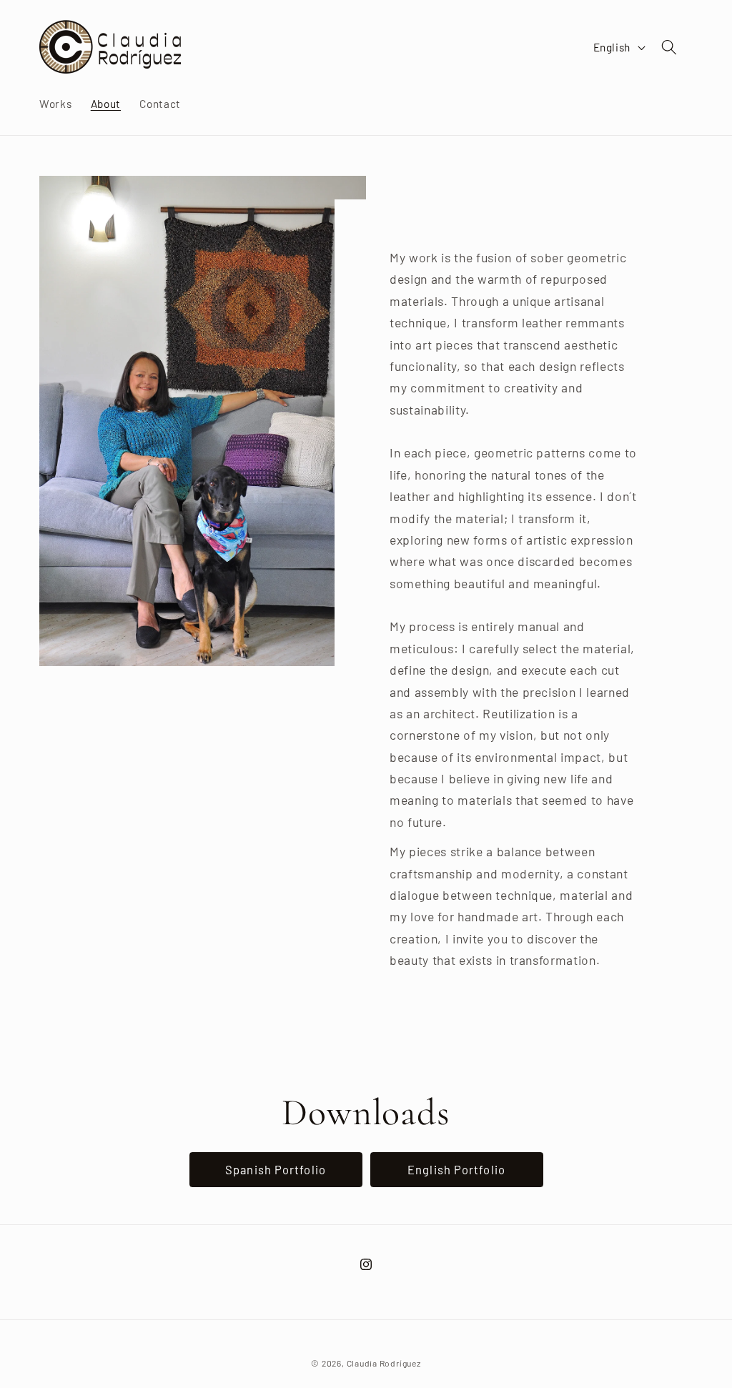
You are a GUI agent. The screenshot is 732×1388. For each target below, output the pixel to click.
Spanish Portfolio (275, 1169)
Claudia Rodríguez (384, 1363)
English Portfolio (456, 1169)
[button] (669, 47)
